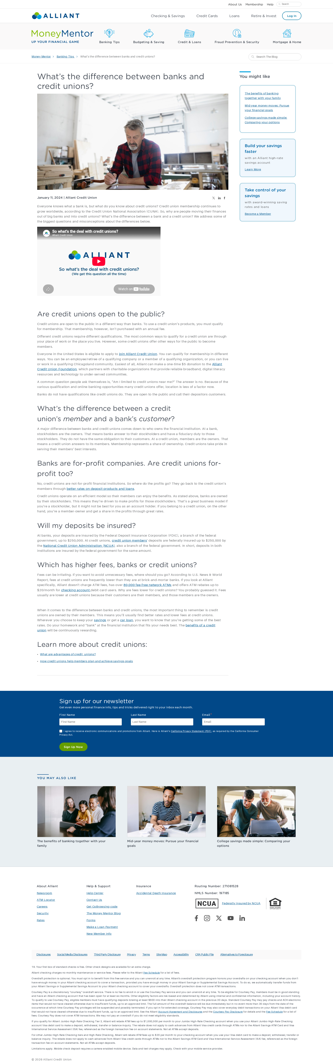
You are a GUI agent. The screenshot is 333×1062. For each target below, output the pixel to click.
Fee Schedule (151, 973)
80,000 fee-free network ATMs (148, 585)
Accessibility (181, 954)
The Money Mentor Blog (104, 913)
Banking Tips (109, 42)
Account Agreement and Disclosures (180, 1012)
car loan (126, 620)
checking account (76, 590)
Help (270, 4)
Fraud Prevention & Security (237, 42)
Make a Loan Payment (102, 927)
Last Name (138, 715)
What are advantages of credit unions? (68, 654)
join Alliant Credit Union (138, 354)
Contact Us (94, 900)
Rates (41, 920)
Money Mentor (41, 56)
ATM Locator (46, 900)
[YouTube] (233, 919)
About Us (235, 4)
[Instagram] (210, 919)
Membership (254, 4)
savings (100, 620)
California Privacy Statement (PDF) (191, 731)
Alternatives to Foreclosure (236, 954)
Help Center (95, 893)
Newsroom (44, 893)
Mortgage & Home (287, 42)
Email (207, 714)
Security (43, 913)
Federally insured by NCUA (241, 903)
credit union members (129, 540)
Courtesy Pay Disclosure (228, 1012)
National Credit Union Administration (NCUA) (79, 546)
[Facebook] (199, 919)
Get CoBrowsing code (102, 906)
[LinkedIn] (245, 919)
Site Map (161, 954)
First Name (67, 715)
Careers (42, 906)
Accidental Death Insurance (156, 893)
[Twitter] (222, 918)
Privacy (131, 954)
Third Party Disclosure (107, 954)
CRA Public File (204, 954)
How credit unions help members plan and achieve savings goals (86, 661)
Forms (91, 920)
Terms (146, 954)
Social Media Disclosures (72, 954)
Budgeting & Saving (149, 42)
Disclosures (43, 954)
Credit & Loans (189, 42)
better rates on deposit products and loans (100, 489)
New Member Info (99, 933)
